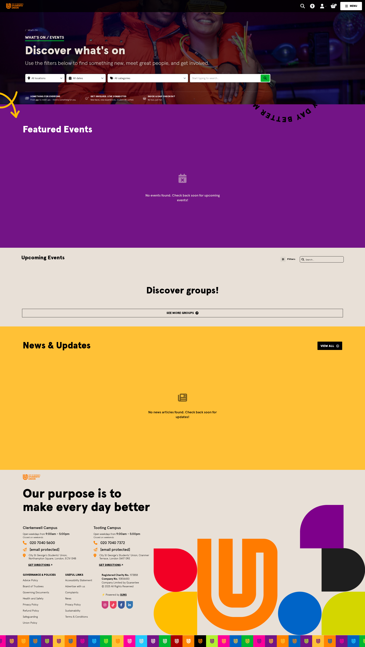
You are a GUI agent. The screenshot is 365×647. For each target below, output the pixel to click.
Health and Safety (33, 598)
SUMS (123, 594)
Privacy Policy (30, 604)
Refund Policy (31, 610)
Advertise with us (75, 586)
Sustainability (72, 610)
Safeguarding (30, 616)
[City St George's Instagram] (105, 605)
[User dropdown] (323, 6)
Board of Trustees (33, 586)
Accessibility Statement (78, 580)
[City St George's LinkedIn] (129, 605)
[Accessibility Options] (312, 6)
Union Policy (30, 622)
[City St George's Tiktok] (113, 605)
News (68, 598)
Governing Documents (36, 592)
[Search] (265, 78)
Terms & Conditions (76, 616)
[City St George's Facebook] (121, 605)
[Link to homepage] (14, 6)
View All (327, 345)
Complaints (71, 592)
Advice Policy (30, 580)
